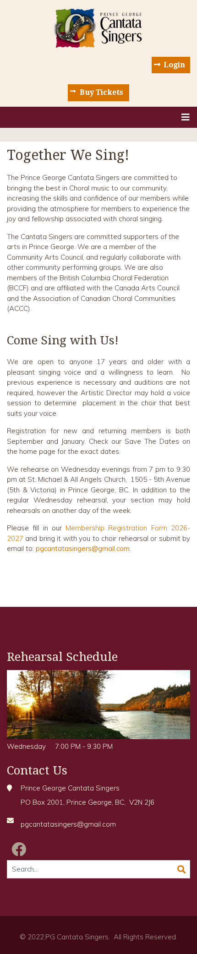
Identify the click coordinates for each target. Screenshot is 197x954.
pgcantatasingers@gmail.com (83, 548)
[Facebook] (19, 849)
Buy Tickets (101, 92)
